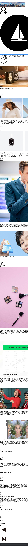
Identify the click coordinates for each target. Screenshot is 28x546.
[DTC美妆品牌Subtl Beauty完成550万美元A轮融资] (14, 460)
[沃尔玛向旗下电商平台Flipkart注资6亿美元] (14, 297)
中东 (1, 478)
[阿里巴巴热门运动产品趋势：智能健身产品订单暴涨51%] (14, 495)
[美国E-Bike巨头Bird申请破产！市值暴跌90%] (14, 450)
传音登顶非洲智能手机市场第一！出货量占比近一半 (6, 509)
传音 (1, 516)
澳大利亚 (1, 126)
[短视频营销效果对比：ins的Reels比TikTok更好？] (14, 429)
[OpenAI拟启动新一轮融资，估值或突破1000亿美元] (14, 77)
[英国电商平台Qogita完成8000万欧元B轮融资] (14, 141)
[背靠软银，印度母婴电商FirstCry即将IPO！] (14, 398)
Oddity (1, 264)
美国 (1, 95)
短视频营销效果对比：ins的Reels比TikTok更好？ (6, 439)
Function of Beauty (2, 265)
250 (2, 523)
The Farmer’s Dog (2, 491)
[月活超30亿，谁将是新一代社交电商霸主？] (14, 358)
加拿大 (1, 129)
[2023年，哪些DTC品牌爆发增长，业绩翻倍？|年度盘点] (14, 482)
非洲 (1, 517)
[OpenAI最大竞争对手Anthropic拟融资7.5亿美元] (14, 191)
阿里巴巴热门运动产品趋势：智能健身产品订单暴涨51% (7, 496)
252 (4, 523)
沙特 (1, 479)
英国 (1, 159)
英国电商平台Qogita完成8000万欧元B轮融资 (6, 152)
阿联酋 (1, 96)
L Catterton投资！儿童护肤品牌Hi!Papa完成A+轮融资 (7, 256)
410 (0, 525)
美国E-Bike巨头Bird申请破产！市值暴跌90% (6, 451)
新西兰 (1, 127)
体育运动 (1, 505)
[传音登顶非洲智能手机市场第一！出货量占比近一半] (14, 508)
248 (0, 523)
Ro (0, 493)
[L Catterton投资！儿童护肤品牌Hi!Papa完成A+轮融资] (14, 243)
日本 (1, 492)
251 (3, 523)
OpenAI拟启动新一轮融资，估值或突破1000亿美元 (6, 88)
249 (1, 523)
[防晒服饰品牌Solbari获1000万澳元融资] (14, 108)
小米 (1, 519)
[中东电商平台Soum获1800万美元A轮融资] (14, 471)
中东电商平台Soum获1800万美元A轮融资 (5, 472)
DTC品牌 (1, 490)
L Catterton (1, 263)
